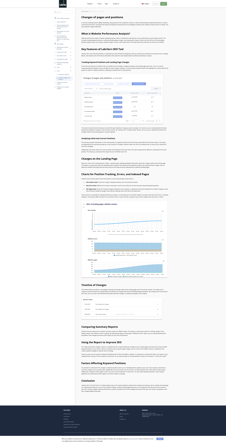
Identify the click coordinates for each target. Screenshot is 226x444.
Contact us (116, 4)
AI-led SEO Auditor (69, 421)
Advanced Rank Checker (70, 427)
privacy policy (133, 439)
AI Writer (66, 419)
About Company (124, 414)
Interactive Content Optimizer (72, 424)
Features (90, 4)
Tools (86, 11)
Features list (67, 414)
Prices (99, 4)
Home (83, 11)
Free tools (66, 416)
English (147, 4)
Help (107, 4)
